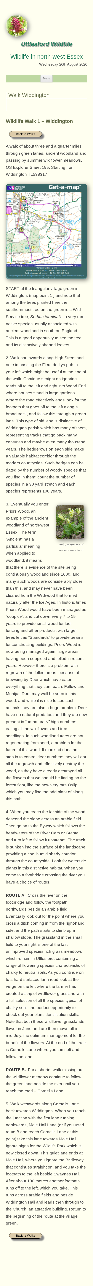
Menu (46, 78)
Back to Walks (25, 134)
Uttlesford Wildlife (46, 44)
